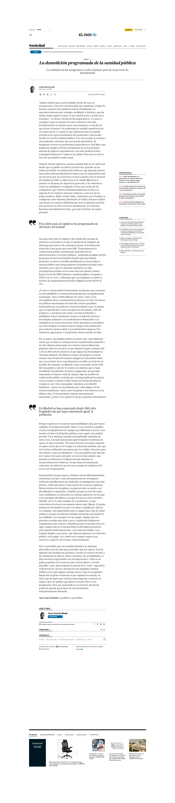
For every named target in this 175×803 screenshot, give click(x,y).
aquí (81, 649)
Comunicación (117, 46)
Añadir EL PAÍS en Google (98, 94)
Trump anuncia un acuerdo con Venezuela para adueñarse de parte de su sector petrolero (132, 188)
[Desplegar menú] (30, 35)
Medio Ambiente (80, 46)
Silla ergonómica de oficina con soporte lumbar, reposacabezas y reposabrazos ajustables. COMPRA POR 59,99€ (67, 764)
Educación (72, 46)
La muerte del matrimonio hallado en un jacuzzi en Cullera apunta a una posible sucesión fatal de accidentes (132, 223)
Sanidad (96, 46)
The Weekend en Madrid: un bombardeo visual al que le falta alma (132, 203)
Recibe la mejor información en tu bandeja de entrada (58, 624)
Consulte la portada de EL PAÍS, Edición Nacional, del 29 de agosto (63, 52)
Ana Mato (42, 639)
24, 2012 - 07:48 (45, 89)
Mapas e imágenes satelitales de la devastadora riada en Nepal (131, 239)
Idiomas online (81, 735)
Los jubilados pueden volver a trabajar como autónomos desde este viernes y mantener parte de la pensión (133, 245)
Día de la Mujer (62, 46)
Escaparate (33, 735)
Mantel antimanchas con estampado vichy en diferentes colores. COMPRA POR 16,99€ (136, 756)
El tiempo (131, 46)
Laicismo (109, 46)
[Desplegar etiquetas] (104, 639)
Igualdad (89, 46)
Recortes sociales (51, 639)
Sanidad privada (81, 639)
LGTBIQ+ (125, 46)
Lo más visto (123, 217)
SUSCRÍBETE (128, 30)
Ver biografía (53, 616)
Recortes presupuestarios (66, 639)
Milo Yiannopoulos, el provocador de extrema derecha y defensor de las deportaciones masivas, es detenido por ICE (131, 179)
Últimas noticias (141, 46)
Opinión (89, 639)
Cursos (59, 735)
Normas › (103, 629)
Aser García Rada (47, 87)
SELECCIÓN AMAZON (47, 735)
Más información (44, 649)
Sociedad (37, 46)
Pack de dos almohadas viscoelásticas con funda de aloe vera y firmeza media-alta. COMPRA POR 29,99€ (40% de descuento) (117, 757)
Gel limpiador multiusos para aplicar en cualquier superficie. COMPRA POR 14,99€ (96, 756)
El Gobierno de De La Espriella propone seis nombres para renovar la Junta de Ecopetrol (132, 196)
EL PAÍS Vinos (94, 735)
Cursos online (69, 735)
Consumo (102, 46)
